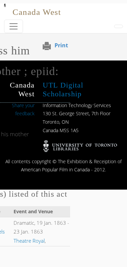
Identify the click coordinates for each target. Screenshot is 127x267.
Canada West (37, 12)
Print (61, 45)
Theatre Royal (29, 240)
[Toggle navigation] (13, 26)
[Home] (5, 8)
